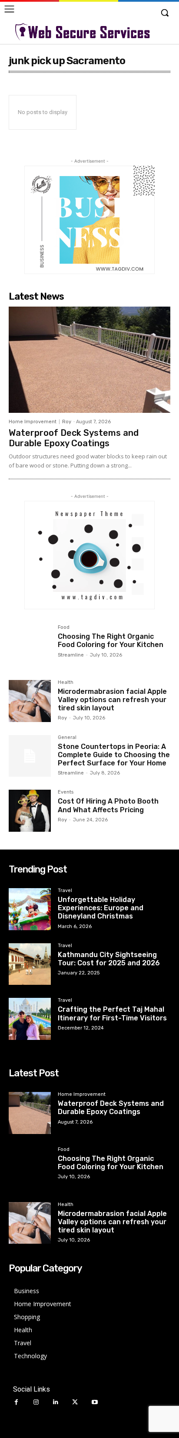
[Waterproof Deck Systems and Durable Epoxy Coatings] (89, 360)
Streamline (71, 655)
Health (65, 682)
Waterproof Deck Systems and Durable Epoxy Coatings (74, 438)
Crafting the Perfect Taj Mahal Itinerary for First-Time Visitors (112, 1013)
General (67, 737)
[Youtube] (94, 1402)
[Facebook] (16, 1402)
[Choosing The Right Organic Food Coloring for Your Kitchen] (30, 646)
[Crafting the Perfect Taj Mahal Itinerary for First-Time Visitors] (30, 1019)
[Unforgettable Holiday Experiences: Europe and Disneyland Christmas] (30, 909)
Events (65, 792)
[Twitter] (75, 1402)
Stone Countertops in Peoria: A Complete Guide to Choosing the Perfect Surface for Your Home (114, 754)
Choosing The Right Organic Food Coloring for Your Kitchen (110, 640)
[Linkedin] (55, 1402)
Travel (65, 890)
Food (64, 627)
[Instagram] (35, 1402)
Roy (66, 422)
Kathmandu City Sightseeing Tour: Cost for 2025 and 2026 (109, 959)
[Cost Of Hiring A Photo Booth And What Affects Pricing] (30, 811)
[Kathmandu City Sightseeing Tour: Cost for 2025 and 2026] (30, 964)
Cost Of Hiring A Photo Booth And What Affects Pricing (108, 805)
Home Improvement (32, 421)
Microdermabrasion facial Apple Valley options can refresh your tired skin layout (112, 699)
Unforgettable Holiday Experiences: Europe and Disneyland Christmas (100, 907)
